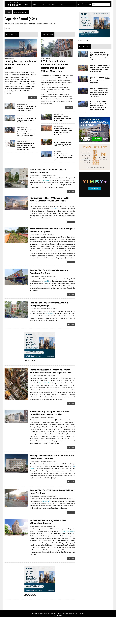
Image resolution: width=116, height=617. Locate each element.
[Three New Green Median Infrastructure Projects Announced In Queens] (16, 242)
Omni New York (17, 82)
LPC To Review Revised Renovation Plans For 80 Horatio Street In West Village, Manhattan (54, 66)
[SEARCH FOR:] (101, 4)
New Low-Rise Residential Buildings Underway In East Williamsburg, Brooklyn (62, 144)
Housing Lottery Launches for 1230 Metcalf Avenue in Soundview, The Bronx (27, 108)
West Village (66, 80)
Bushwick (46, 180)
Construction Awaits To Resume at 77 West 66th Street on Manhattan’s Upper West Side (51, 371)
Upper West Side (45, 383)
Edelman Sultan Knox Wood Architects (16, 79)
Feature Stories (84, 47)
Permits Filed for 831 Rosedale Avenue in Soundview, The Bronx (49, 271)
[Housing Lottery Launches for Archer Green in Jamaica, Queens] (21, 55)
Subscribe (51, 4)
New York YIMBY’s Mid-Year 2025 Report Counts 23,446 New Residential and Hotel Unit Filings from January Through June (99, 92)
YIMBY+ (27, 4)
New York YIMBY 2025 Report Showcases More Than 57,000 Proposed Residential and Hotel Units (100, 80)
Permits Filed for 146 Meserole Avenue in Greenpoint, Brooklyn (49, 304)
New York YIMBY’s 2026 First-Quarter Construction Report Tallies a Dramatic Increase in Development (100, 68)
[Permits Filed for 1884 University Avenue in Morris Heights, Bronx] (46, 118)
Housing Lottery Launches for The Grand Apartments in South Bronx (27, 120)
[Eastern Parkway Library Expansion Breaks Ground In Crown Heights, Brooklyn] (16, 422)
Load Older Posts (40, 604)
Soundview (47, 281)
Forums (60, 4)
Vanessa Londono (51, 175)
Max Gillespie (50, 234)
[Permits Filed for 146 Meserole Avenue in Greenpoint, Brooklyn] (16, 317)
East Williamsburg (68, 531)
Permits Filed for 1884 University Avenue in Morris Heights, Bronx (62, 118)
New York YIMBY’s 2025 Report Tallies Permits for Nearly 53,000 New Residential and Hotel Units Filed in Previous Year (99, 105)
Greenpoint (49, 313)
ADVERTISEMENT (30, 361)
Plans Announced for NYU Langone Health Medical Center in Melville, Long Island (49, 199)
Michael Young (51, 375)
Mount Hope (47, 501)
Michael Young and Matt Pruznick (56, 204)
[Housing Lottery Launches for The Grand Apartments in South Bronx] (10, 120)
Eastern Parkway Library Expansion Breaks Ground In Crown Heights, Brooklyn (49, 413)
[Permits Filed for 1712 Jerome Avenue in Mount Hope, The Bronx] (16, 506)
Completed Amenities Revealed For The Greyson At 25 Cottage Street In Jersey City (63, 156)
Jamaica (16, 77)
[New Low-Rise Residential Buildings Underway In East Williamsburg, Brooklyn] (46, 144)
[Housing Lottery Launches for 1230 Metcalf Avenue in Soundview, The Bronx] (10, 108)
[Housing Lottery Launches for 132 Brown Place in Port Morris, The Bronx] (16, 472)
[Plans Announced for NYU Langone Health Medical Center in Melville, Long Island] (16, 209)
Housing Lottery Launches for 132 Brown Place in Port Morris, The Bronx (52, 457)
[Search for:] (14, 28)
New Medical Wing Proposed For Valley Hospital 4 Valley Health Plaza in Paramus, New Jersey (63, 131)
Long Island (55, 209)
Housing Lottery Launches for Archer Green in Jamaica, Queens (21, 64)
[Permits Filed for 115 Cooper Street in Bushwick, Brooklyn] (16, 187)
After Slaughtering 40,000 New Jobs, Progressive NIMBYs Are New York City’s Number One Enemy (26, 146)
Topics (42, 4)
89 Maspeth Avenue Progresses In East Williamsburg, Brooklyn (48, 522)
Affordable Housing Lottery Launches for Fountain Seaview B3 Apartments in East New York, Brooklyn (26, 132)
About (35, 4)
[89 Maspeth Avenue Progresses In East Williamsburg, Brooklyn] (16, 534)
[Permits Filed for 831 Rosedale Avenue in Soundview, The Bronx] (16, 284)
